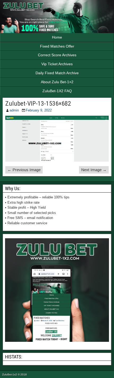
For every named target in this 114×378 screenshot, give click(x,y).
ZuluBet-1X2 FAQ (57, 91)
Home (57, 37)
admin (14, 110)
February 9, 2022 (39, 110)
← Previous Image (24, 169)
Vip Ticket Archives (57, 64)
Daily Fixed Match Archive (57, 73)
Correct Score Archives (57, 55)
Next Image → (94, 169)
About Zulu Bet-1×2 (57, 82)
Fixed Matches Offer (57, 46)
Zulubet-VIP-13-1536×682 (38, 103)
